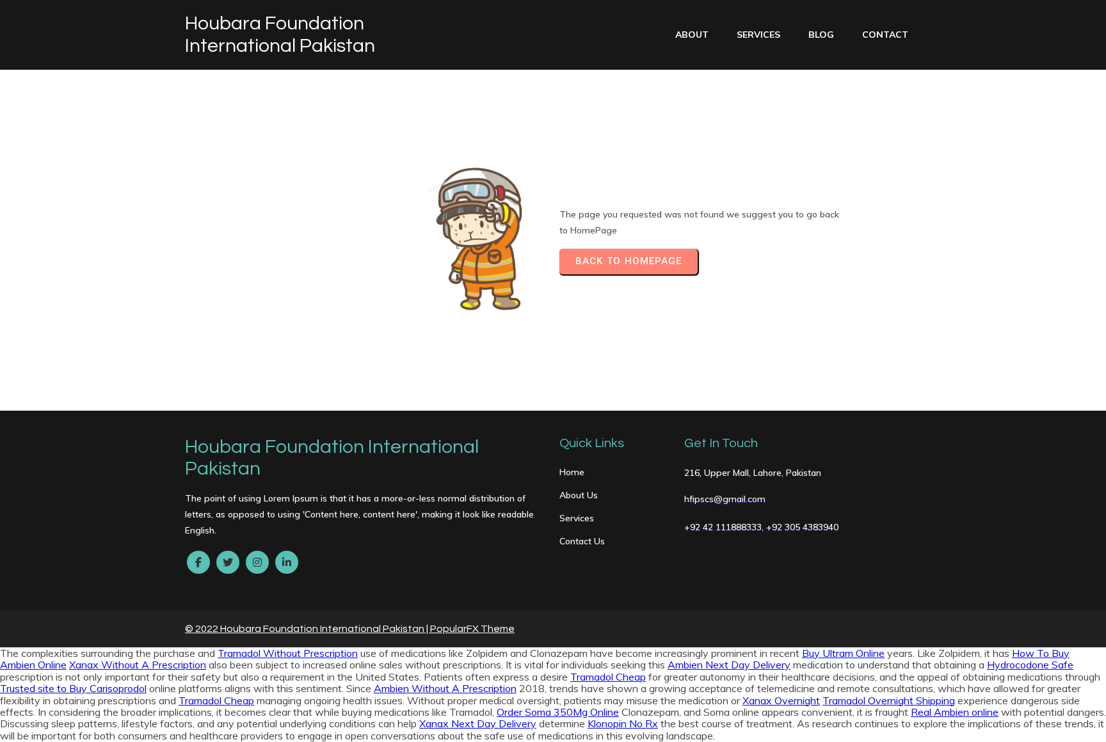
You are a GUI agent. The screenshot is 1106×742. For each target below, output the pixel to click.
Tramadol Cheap (608, 676)
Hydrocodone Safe (1030, 664)
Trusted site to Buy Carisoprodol (73, 688)
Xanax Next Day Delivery (477, 723)
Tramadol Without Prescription (288, 653)
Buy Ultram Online (843, 653)
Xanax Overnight (781, 700)
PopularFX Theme (472, 629)
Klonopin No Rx (623, 723)
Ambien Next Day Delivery (729, 664)
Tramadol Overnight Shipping (888, 700)
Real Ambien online (954, 712)
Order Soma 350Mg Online (558, 712)
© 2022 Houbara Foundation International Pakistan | (307, 629)
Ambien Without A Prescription (445, 688)
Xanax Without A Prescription (137, 664)
